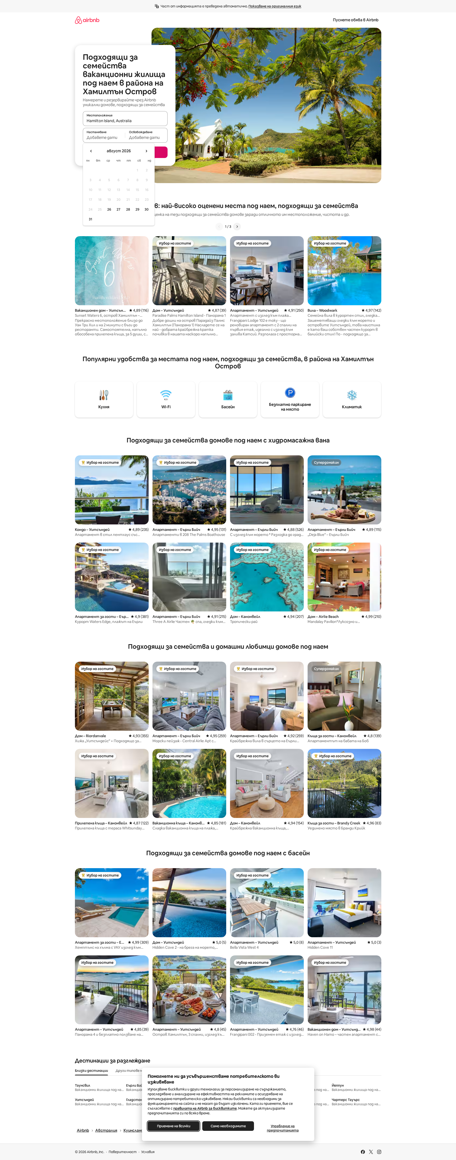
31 (90, 219)
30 (147, 209)
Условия (148, 1152)
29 (137, 209)
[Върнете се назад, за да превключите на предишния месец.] (91, 151)
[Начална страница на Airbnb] (87, 19)
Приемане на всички (173, 1126)
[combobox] (125, 121)
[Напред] (237, 226)
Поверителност (123, 1152)
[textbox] (104, 137)
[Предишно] (219, 226)
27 (118, 209)
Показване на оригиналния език (274, 6)
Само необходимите (228, 1126)
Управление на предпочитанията (282, 1128)
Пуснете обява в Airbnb (355, 19)
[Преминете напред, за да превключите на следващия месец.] (146, 151)
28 (128, 209)
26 (109, 209)
